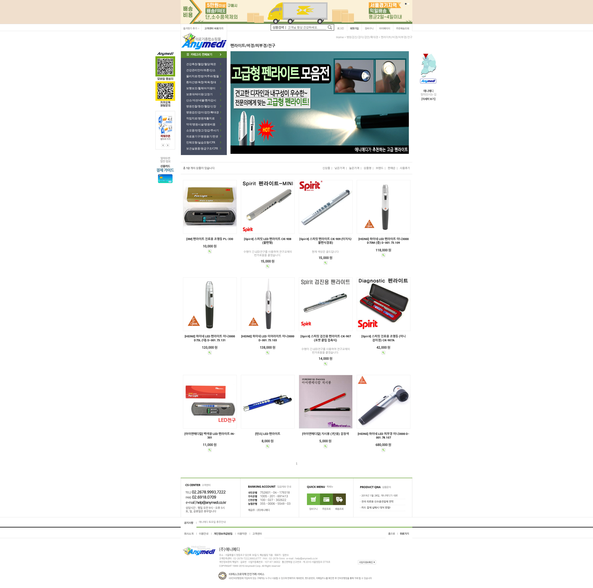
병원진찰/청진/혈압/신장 (201, 106)
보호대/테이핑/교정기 (199, 94)
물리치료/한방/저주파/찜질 (202, 76)
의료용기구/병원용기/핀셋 (202, 136)
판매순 (391, 168)
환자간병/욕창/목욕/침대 (201, 82)
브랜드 (379, 168)
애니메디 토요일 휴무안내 (212, 517)
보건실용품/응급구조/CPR (202, 148)
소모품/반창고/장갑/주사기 (202, 130)
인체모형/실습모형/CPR (200, 142)
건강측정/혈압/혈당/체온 (201, 64)
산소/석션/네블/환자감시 (201, 100)
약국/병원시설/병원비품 (200, 124)
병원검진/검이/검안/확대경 (202, 112)
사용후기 (405, 168)
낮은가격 (339, 168)
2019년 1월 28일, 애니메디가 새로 (379, 495)
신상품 (326, 168)
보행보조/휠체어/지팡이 (200, 88)
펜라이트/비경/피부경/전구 (396, 37)
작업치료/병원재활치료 (200, 118)
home (340, 37)
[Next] (163, 145)
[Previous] (167, 145)
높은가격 (354, 168)
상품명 (367, 168)
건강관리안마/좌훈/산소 (200, 70)
